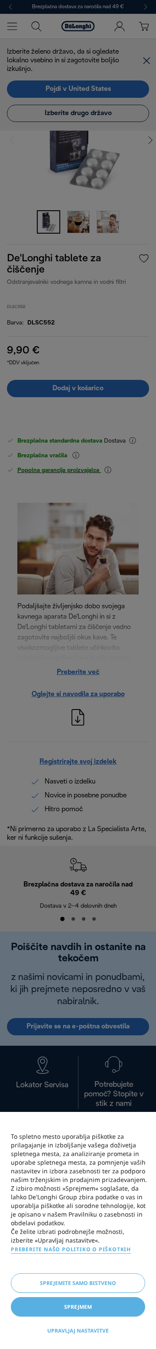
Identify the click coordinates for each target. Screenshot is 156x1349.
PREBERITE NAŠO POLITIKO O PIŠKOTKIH (71, 1249)
